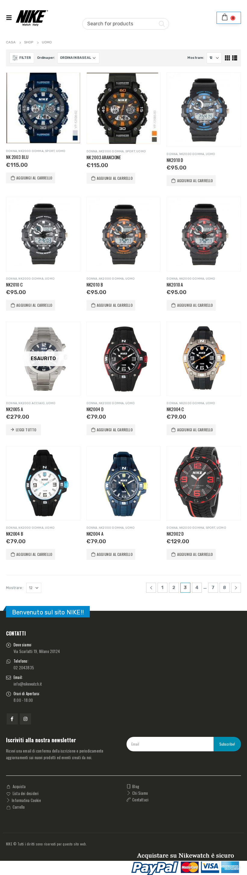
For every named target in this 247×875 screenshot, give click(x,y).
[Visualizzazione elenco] (234, 58)
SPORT (50, 151)
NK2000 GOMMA (30, 151)
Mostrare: (195, 58)
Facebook (12, 718)
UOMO (61, 151)
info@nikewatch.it (28, 684)
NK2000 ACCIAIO (31, 403)
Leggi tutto (26, 429)
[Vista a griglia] (227, 58)
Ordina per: (46, 58)
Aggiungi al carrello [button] (34, 177)
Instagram (25, 718)
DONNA (11, 151)
